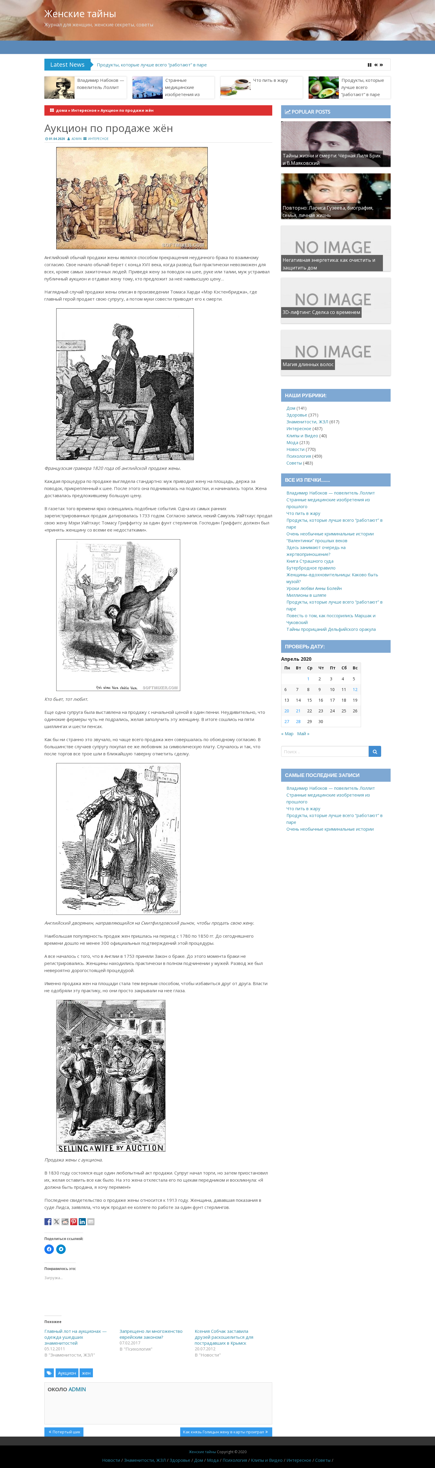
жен (86, 1373)
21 (298, 711)
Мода (292, 442)
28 (298, 721)
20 (286, 711)
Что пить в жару (270, 80)
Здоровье (296, 415)
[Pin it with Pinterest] (73, 1221)
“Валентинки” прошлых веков (316, 540)
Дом (290, 408)
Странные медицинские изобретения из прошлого (182, 90)
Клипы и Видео (302, 435)
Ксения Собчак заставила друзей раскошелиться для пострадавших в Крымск (224, 1337)
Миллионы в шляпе (306, 595)
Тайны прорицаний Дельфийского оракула (331, 629)
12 (355, 689)
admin (77, 139)
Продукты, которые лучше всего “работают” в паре (152, 65)
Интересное (83, 110)
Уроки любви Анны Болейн (314, 588)
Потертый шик (66, 1433)
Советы (294, 463)
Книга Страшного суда (310, 561)
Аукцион (67, 1373)
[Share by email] (90, 1221)
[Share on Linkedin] (82, 1221)
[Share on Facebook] (47, 1221)
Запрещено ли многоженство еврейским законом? (151, 1334)
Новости (295, 449)
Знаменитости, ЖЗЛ (307, 422)
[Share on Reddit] (65, 1221)
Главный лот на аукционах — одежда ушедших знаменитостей (75, 1337)
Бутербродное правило (311, 568)
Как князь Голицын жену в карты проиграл (223, 1433)
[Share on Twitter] (56, 1221)
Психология (298, 456)
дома (61, 110)
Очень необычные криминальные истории (330, 534)
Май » (303, 733)
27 (286, 721)
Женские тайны (80, 13)
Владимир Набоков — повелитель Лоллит (100, 83)
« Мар (287, 733)
